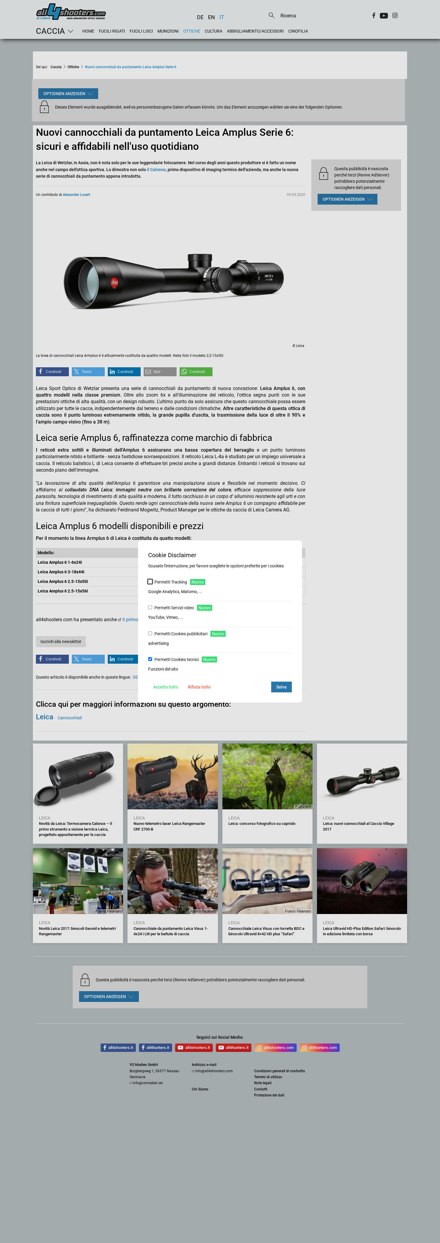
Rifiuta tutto (199, 687)
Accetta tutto (165, 687)
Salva (281, 687)
